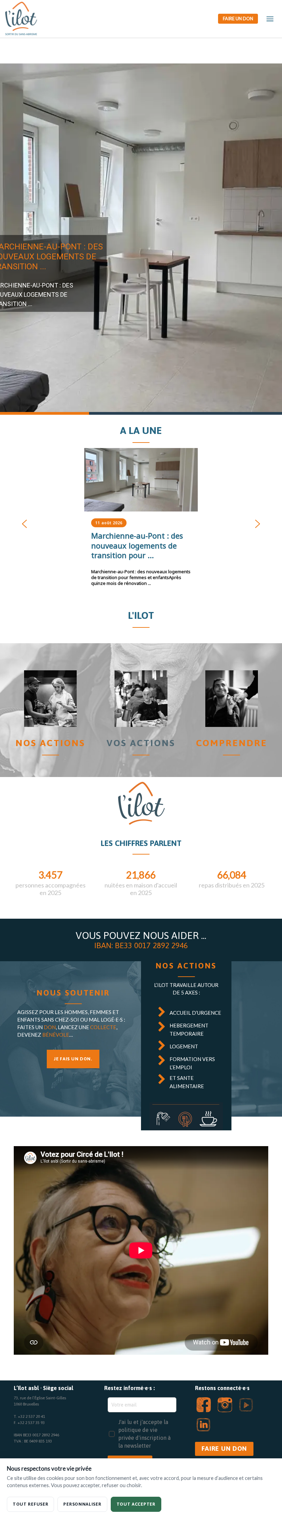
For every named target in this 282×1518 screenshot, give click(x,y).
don (50, 1027)
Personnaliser (82, 1504)
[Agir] (141, 698)
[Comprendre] (231, 698)
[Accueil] (50, 698)
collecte (103, 1027)
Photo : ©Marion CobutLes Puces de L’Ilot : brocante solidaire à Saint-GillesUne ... (134, 574)
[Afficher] (141, 480)
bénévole (55, 1035)
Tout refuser (30, 1504)
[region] (141, 239)
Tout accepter (136, 1504)
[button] (141, 239)
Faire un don (238, 18)
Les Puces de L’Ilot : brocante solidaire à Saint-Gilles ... (138, 545)
